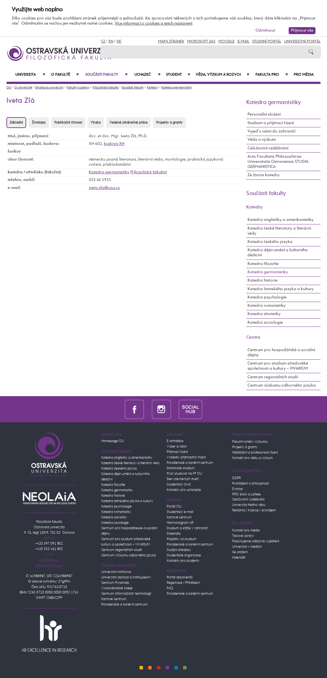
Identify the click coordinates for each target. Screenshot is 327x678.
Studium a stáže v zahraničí (187, 528)
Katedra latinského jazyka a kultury (280, 289)
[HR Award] (49, 633)
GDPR (236, 478)
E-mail (243, 41)
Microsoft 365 (201, 41)
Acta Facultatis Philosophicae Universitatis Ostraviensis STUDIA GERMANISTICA (277, 161)
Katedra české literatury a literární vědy (279, 231)
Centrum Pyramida (115, 583)
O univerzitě (23, 87)
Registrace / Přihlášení (183, 583)
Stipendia (173, 534)
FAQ (170, 588)
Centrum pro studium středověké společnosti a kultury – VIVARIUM (277, 366)
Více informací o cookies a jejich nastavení (153, 23)
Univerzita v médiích (247, 547)
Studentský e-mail (180, 512)
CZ (103, 41)
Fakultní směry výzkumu (250, 442)
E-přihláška (175, 441)
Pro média (304, 75)
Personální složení (264, 114)
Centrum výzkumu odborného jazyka (281, 385)
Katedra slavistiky (264, 314)
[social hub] (190, 409)
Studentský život (179, 484)
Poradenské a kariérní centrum (124, 604)
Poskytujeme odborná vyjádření (255, 541)
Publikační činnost (68, 122)
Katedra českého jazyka (270, 242)
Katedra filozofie (262, 264)
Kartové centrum (113, 599)
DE (119, 41)
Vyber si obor (177, 446)
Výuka (96, 122)
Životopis (39, 122)
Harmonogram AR (180, 523)
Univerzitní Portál (302, 41)
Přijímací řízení (177, 452)
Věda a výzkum (261, 140)
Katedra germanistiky (176, 87)
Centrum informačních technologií (126, 594)
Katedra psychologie (266, 297)
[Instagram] (161, 409)
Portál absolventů (180, 577)
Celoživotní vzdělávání (267, 148)
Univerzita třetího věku (248, 505)
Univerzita (30, 75)
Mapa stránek (171, 41)
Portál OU (174, 506)
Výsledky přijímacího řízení (186, 457)
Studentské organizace (184, 555)
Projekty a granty (169, 122)
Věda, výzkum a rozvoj (222, 75)
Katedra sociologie (265, 322)
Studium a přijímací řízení (270, 123)
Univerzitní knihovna (116, 572)
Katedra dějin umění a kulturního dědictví (277, 252)
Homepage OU (112, 441)
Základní (16, 122)
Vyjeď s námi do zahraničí (271, 131)
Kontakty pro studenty (183, 561)
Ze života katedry (263, 175)
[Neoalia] (49, 498)
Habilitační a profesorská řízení (255, 453)
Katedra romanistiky (266, 306)
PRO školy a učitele (246, 494)
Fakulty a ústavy (78, 87)
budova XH (114, 144)
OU (8, 87)
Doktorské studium (180, 468)
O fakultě (65, 75)
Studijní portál (266, 41)
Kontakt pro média (246, 530)
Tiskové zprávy (243, 536)
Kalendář (239, 558)
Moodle (226, 41)
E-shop (237, 489)
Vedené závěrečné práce (129, 122)
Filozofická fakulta (105, 87)
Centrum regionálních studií (272, 377)
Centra (253, 337)
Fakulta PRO (271, 75)
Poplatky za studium (181, 539)
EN (111, 41)
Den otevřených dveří (183, 479)
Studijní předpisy (179, 550)
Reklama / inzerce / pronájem (254, 510)
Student (178, 75)
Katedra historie (262, 280)
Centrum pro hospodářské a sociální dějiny (281, 352)
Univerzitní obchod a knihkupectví (126, 577)
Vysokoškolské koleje (117, 588)
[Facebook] (134, 409)
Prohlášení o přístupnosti (250, 484)
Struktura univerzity (49, 87)
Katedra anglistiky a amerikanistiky (280, 220)
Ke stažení (239, 552)
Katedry (152, 87)
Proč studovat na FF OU (184, 474)
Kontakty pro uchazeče (184, 490)
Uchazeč (147, 75)
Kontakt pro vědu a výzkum (252, 458)
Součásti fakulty (106, 75)
